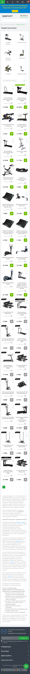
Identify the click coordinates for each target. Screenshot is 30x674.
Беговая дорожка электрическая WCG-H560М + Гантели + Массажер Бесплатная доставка (21, 285)
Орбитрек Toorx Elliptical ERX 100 (8, 258)
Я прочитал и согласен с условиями (15, 641)
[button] (12, 2)
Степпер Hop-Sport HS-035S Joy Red (8, 313)
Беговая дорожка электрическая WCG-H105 (22, 126)
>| (16, 491)
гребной (9, 576)
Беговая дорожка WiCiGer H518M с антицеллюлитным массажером (22, 419)
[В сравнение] (13, 88)
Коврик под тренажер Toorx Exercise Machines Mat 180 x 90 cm (8, 206)
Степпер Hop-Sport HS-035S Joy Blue (21, 366)
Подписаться (24, 638)
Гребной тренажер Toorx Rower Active (22, 205)
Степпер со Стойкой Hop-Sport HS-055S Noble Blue (8, 392)
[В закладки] (13, 86)
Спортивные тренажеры (9, 24)
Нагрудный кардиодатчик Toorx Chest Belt (22, 179)
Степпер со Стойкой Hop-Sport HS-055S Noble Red (8, 418)
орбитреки (18, 541)
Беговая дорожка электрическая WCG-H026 (22, 340)
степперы (11, 562)
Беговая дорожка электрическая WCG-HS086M (22, 99)
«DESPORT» (14, 665)
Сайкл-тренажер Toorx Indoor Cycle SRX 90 (8, 178)
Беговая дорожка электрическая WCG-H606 (8, 472)
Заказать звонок (24, 16)
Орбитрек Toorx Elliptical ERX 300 (8, 283)
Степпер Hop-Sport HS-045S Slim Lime (8, 446)
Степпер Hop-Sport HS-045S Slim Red (21, 446)
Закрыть (15, 11)
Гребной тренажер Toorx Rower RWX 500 (22, 258)
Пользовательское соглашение (15, 641)
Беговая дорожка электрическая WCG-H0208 (8, 99)
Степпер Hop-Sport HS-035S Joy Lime (21, 471)
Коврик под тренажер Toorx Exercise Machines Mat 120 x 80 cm (22, 232)
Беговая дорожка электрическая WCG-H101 (8, 152)
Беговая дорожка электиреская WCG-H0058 (8, 367)
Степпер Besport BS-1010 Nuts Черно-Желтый (22, 392)
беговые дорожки (20, 522)
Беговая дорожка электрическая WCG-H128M (22, 314)
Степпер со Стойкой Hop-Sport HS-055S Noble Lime (8, 339)
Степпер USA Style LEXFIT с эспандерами (8, 125)
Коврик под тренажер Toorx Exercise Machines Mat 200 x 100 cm (8, 232)
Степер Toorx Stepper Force (22, 152)
